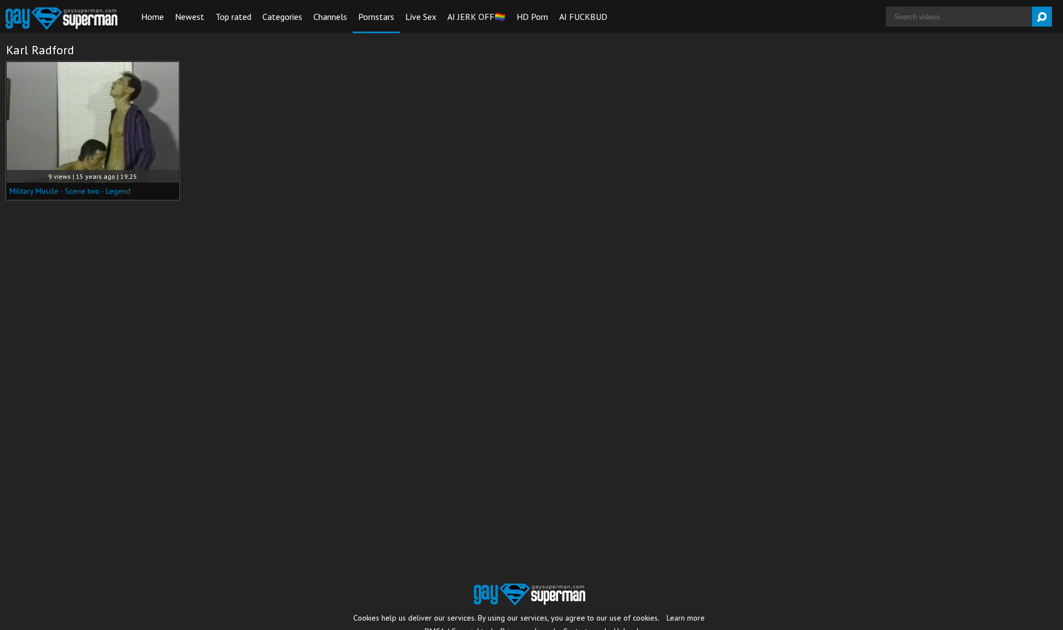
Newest (189, 16)
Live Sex (420, 16)
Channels (330, 16)
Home (152, 16)
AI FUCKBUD (583, 16)
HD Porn (532, 16)
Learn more (686, 618)
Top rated (233, 16)
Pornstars (376, 16)
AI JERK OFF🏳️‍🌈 (476, 16)
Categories (282, 16)
